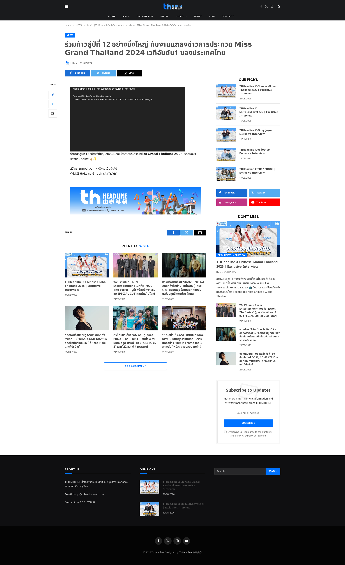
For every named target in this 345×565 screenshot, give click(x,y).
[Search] (278, 7)
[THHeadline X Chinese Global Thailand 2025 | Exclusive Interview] (87, 265)
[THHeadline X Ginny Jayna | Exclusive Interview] (226, 135)
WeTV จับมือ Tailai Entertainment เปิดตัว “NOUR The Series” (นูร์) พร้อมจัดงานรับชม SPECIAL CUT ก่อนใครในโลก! (134, 288)
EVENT (198, 16)
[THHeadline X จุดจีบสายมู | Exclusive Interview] (226, 154)
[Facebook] (53, 94)
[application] (127, 119)
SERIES (164, 16)
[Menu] (66, 7)
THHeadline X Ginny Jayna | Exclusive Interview (257, 132)
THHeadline (185, 552)
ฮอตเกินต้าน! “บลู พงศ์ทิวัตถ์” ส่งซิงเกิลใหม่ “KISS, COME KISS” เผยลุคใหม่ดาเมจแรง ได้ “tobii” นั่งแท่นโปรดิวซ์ (86, 341)
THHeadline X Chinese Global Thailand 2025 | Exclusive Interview (86, 286)
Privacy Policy (246, 436)
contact (228, 16)
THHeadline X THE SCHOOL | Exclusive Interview (257, 171)
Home (111, 16)
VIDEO (180, 16)
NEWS (126, 16)
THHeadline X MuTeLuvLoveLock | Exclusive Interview (258, 112)
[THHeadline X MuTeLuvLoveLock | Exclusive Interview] (226, 113)
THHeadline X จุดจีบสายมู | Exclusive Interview (255, 151)
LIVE (212, 16)
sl (76, 63)
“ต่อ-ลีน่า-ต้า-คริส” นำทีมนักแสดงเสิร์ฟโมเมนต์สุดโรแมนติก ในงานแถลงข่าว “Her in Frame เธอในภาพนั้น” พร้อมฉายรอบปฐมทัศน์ (183, 341)
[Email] (53, 113)
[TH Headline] (172, 6)
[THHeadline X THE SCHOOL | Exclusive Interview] (226, 174)
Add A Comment (135, 366)
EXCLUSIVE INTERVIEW (231, 255)
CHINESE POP (145, 16)
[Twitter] (53, 104)
